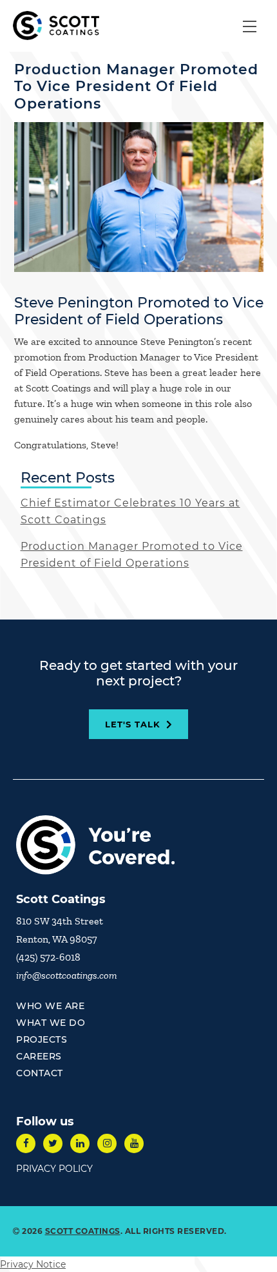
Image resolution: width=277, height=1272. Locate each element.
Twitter (52, 1143)
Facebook (25, 1143)
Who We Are (50, 1006)
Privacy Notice (33, 1264)
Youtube (134, 1143)
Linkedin (80, 1143)
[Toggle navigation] (249, 26)
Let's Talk (132, 724)
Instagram (107, 1143)
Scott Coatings (82, 1231)
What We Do (50, 1022)
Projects (41, 1039)
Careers (39, 1056)
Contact (39, 1073)
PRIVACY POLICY (54, 1168)
